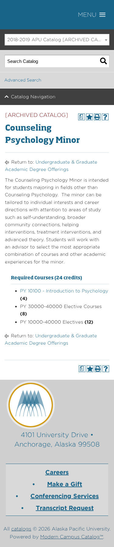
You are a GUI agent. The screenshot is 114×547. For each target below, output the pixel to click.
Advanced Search (22, 80)
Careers (57, 472)
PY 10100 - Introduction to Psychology (64, 291)
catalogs (21, 529)
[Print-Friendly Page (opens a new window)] (97, 117)
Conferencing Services (64, 496)
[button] (96, 15)
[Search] (103, 61)
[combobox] (57, 39)
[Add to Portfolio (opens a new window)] (89, 117)
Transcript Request (65, 508)
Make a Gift (64, 484)
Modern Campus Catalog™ (71, 537)
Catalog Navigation (33, 97)
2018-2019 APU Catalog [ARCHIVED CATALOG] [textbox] (58, 39)
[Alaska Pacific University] (57, 405)
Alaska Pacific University (36, 14)
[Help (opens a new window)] (105, 117)
